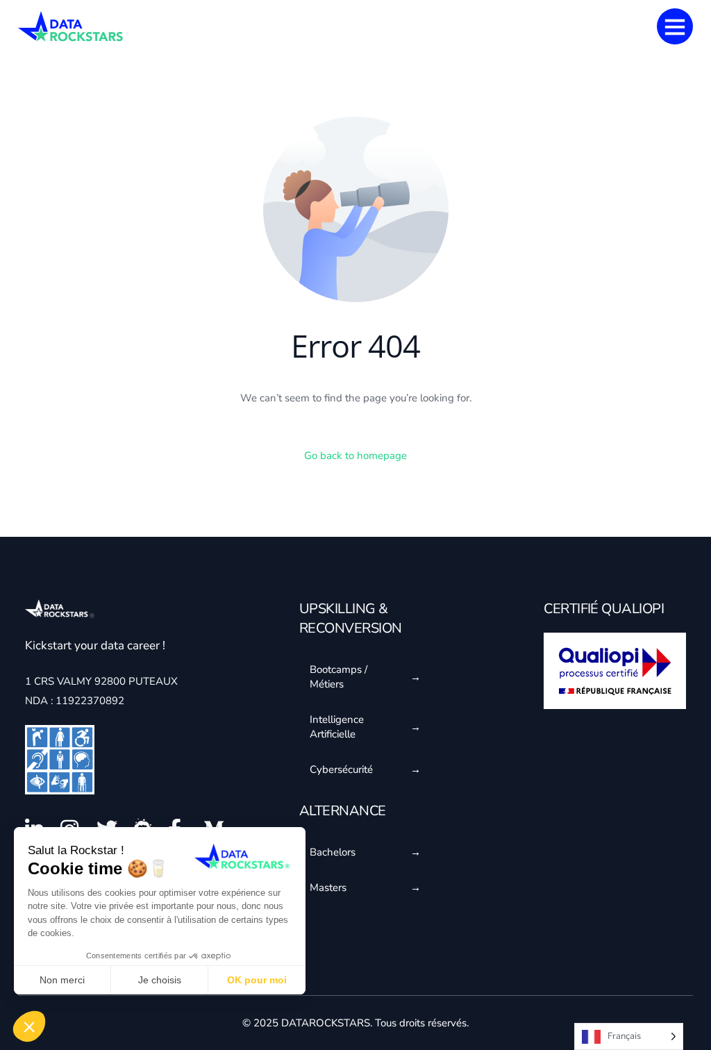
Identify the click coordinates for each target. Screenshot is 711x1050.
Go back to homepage (355, 455)
